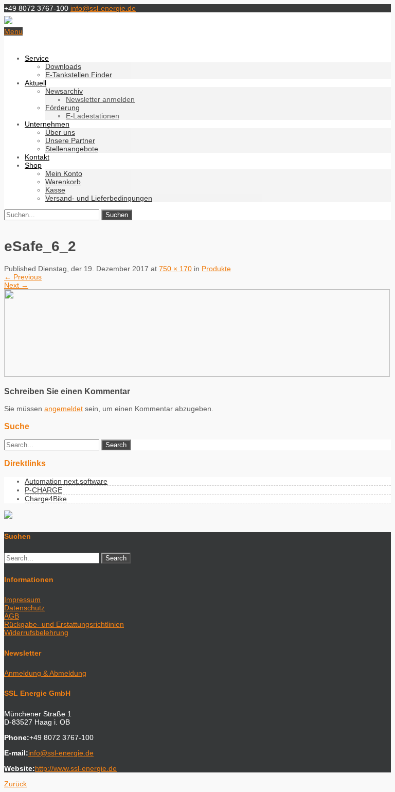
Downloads (63, 66)
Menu (13, 31)
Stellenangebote (71, 149)
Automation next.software (66, 481)
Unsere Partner (70, 140)
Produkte (216, 269)
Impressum (22, 599)
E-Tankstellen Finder (78, 75)
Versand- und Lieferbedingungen (98, 198)
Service (37, 58)
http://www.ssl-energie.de (76, 768)
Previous (23, 277)
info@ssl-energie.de (103, 8)
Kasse (55, 190)
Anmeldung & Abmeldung (45, 673)
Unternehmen (47, 124)
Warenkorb (63, 182)
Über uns (60, 132)
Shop (33, 165)
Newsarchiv (64, 91)
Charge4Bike (46, 499)
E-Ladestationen (92, 116)
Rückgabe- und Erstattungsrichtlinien (64, 624)
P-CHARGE (43, 490)
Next (16, 285)
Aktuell (35, 83)
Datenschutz (24, 608)
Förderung (62, 107)
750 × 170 (175, 269)
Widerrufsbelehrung (36, 632)
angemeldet (63, 408)
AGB (11, 616)
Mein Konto (63, 173)
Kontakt (37, 157)
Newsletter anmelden (100, 99)
